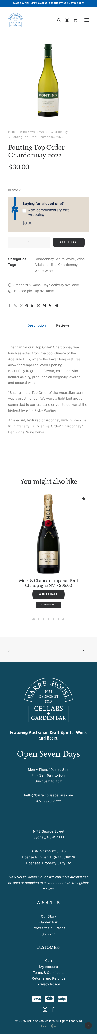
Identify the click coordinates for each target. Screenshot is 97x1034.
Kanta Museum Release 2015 (60, 575)
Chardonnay (59, 132)
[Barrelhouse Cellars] (15, 20)
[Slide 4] (48, 619)
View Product (60, 594)
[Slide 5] (53, 619)
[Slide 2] (38, 619)
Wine (23, 132)
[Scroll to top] (88, 1025)
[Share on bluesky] (44, 305)
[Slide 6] (58, 619)
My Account (48, 967)
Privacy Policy (48, 984)
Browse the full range (48, 928)
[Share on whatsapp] (38, 305)
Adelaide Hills (45, 265)
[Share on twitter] (15, 305)
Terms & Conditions (48, 972)
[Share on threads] (21, 305)
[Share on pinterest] (27, 305)
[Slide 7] (63, 619)
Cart (48, 960)
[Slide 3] (43, 619)
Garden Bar (48, 922)
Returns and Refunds (48, 978)
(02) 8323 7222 (48, 801)
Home (12, 132)
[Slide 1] (33, 619)
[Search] (57, 20)
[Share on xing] (50, 305)
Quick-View (5, 499)
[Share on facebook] (9, 305)
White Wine (44, 271)
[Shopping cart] (73, 20)
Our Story (48, 916)
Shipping (49, 934)
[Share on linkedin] (32, 305)
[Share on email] (56, 305)
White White (38, 132)
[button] (86, 20)
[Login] (65, 20)
